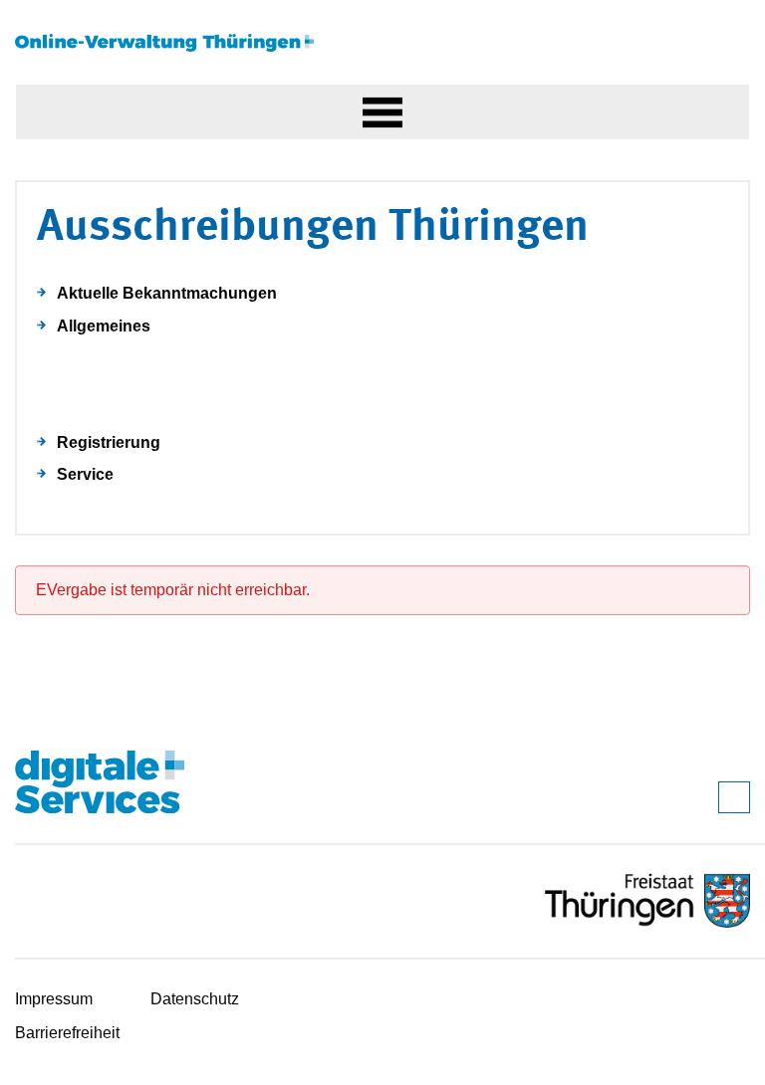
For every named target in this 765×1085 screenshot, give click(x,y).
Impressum (54, 998)
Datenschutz (194, 998)
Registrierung (108, 442)
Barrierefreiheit (67, 1032)
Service (85, 474)
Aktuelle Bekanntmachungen (167, 293)
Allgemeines (103, 326)
